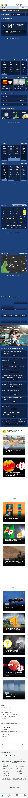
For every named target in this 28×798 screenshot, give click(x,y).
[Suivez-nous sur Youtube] (10, 756)
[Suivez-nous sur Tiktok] (14, 756)
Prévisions (22, 7)
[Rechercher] (17, 5)
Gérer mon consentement (8, 716)
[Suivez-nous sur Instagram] (7, 756)
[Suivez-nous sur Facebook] (3, 756)
